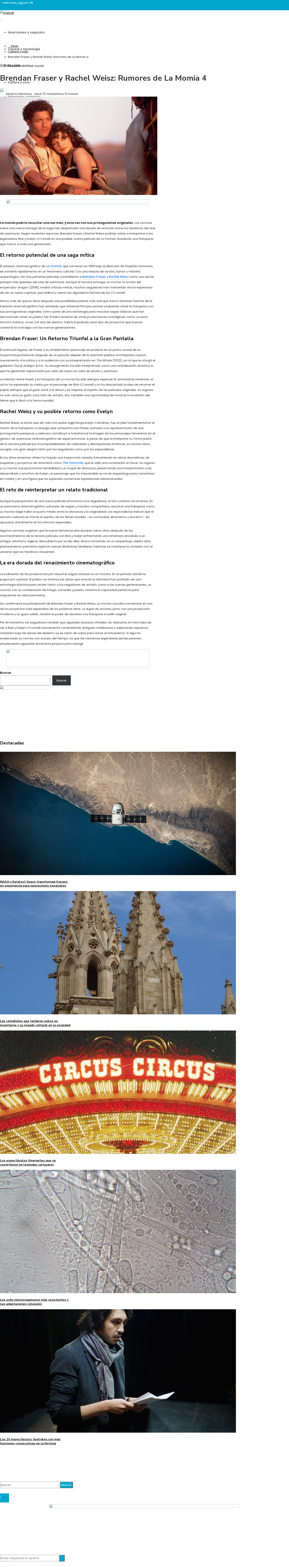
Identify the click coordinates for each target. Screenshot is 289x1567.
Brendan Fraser (94, 277)
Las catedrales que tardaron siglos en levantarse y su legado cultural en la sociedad (35, 1023)
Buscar (5, 673)
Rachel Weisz (119, 277)
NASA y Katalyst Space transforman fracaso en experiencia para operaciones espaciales (34, 884)
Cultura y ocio (10, 65)
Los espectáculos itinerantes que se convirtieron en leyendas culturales (28, 1162)
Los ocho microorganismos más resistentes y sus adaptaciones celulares (34, 1302)
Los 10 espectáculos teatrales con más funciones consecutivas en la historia (30, 1441)
